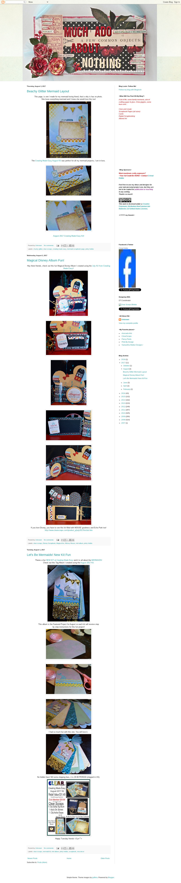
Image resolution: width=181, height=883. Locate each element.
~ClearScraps (126, 336)
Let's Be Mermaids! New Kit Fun (49, 555)
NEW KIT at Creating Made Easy (59, 560)
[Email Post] (58, 245)
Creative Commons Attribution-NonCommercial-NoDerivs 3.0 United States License (134, 206)
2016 (123, 393)
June (125, 383)
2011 (123, 410)
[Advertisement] (140, 146)
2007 (123, 423)
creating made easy (59, 249)
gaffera (95, 877)
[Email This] (62, 245)
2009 (123, 417)
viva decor (80, 851)
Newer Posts (32, 858)
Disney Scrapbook (49, 543)
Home (69, 858)
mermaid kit (47, 851)
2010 (123, 413)
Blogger (111, 877)
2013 (123, 403)
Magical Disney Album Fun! (45, 260)
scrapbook (72, 851)
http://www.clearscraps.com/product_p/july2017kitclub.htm (68, 530)
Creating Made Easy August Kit (48, 161)
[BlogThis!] (65, 245)
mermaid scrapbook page (76, 249)
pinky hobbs (89, 249)
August (126, 369)
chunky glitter (37, 249)
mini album (79, 543)
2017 (123, 363)
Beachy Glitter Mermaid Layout (48, 91)
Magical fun (60, 543)
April (125, 386)
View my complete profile (128, 323)
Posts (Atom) (42, 862)
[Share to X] (67, 245)
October (126, 366)
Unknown (125, 320)
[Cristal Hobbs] (127, 287)
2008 (123, 420)
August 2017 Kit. (87, 563)
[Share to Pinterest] (73, 245)
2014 (123, 400)
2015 (123, 397)
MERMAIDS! (96, 560)
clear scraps (47, 249)
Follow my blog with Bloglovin (130, 90)
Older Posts (105, 858)
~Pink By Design (127, 342)
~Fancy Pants (126, 339)
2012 (123, 407)
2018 (123, 359)
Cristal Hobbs (123, 248)
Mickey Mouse (70, 543)
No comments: (49, 245)
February (127, 389)
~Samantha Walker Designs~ (132, 345)
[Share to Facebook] (70, 245)
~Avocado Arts (126, 333)
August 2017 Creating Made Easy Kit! (68, 236)
